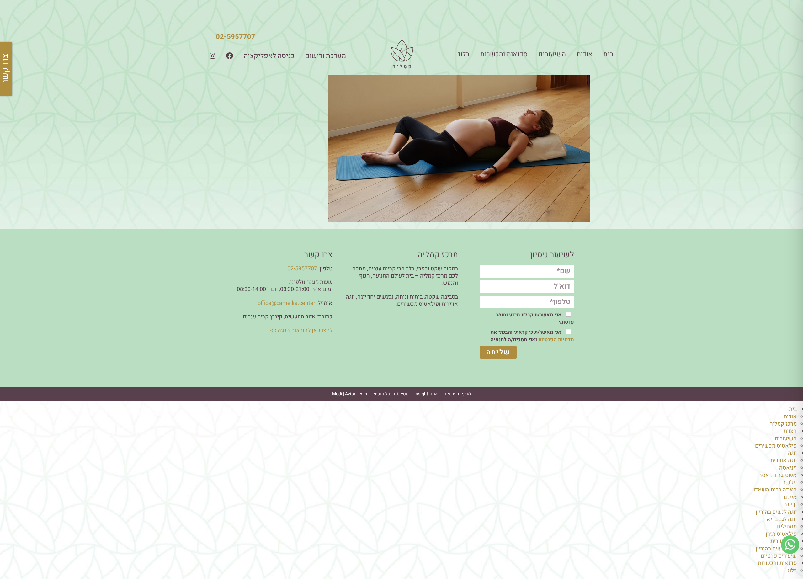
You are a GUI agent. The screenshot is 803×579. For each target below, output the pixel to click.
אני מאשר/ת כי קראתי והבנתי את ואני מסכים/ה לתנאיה (532, 335)
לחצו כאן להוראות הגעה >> (301, 330)
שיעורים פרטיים (779, 556)
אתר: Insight (426, 393)
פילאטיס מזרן (781, 534)
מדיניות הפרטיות (556, 339)
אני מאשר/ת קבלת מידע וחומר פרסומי (535, 318)
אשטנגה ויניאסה (777, 475)
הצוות (790, 431)
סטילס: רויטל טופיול (391, 393)
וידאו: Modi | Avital (349, 393)
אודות (585, 54)
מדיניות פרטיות (457, 393)
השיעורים (552, 54)
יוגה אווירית (783, 460)
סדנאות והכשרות (504, 54)
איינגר (790, 497)
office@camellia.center (286, 303)
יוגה (792, 453)
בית (608, 54)
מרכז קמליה (783, 424)
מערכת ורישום (325, 56)
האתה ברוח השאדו (775, 490)
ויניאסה (788, 468)
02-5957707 (235, 37)
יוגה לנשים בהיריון (776, 512)
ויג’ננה (789, 482)
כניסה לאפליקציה (269, 56)
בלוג (464, 54)
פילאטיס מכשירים (776, 446)
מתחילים (787, 526)
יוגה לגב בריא (782, 519)
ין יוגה (790, 504)
